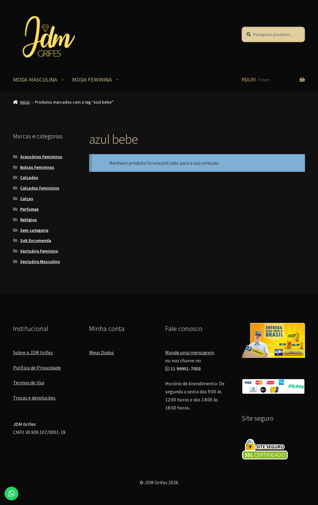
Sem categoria (34, 230)
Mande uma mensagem (189, 352)
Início (25, 102)
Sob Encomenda (35, 240)
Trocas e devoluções (34, 398)
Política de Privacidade (37, 367)
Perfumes (29, 209)
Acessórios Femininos (41, 156)
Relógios (28, 219)
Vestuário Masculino (40, 261)
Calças (26, 198)
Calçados (29, 177)
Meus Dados (101, 352)
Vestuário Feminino (39, 251)
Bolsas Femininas (37, 167)
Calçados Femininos (39, 188)
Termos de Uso (28, 382)
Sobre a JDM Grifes (33, 352)
